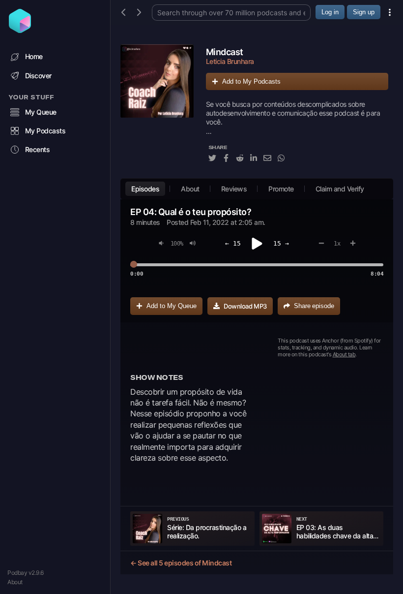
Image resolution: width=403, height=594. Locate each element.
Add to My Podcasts (251, 81)
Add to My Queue (171, 306)
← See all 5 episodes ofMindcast (180, 563)
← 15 (233, 243)
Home (34, 56)
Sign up (363, 12)
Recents (37, 149)
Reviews (234, 189)
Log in (330, 12)
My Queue (41, 112)
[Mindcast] (157, 108)
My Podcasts (45, 130)
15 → (281, 243)
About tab (344, 354)
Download (245, 306)
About (15, 582)
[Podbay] (20, 30)
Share (314, 306)
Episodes (145, 189)
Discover (38, 75)
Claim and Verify (340, 189)
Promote (281, 189)
